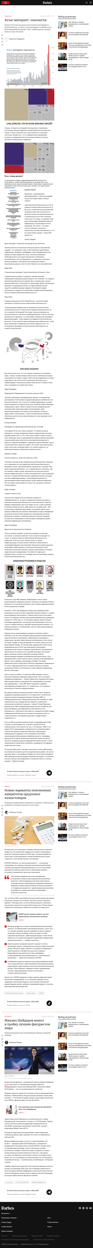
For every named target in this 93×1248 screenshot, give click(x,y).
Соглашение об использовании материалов (15, 1239)
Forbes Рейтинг (52, 1222)
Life (48, 1218)
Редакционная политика (19, 1236)
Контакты (4, 1236)
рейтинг (28, 1141)
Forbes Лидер (6, 1222)
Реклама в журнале (53, 1236)
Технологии (8, 16)
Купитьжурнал (5, 2)
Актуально (5, 1213)
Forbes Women (6, 1227)
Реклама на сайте (37, 1236)
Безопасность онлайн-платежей (44, 1239)
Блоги (49, 1227)
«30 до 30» (9, 1182)
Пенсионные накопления (14, 993)
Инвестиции (31, 993)
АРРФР (41, 993)
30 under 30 (8, 1016)
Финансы (7, 786)
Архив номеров (7, 1231)
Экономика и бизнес (8, 1218)
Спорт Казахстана (22, 1182)
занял (7, 1084)
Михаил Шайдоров (38, 1182)
